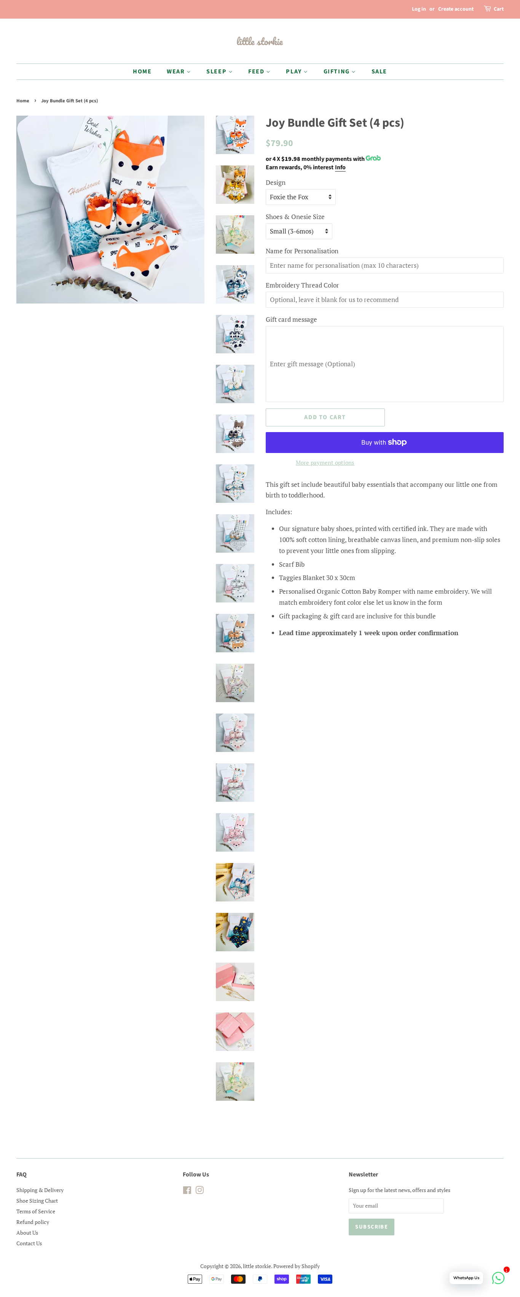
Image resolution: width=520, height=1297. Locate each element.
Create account (456, 9)
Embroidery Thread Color (302, 285)
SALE (379, 71)
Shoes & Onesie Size (295, 216)
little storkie (257, 1266)
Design (276, 182)
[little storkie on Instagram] (199, 1191)
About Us (27, 1232)
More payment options (325, 462)
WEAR (177, 71)
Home (22, 100)
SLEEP (217, 71)
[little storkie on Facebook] (187, 1191)
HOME (142, 71)
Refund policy (32, 1221)
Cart (499, 9)
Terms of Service (35, 1211)
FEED (257, 71)
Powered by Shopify (296, 1266)
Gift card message (291, 319)
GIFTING (338, 71)
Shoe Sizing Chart (37, 1200)
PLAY (294, 71)
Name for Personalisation (302, 250)
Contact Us (29, 1243)
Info (340, 167)
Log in (419, 9)
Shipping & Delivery (40, 1190)
